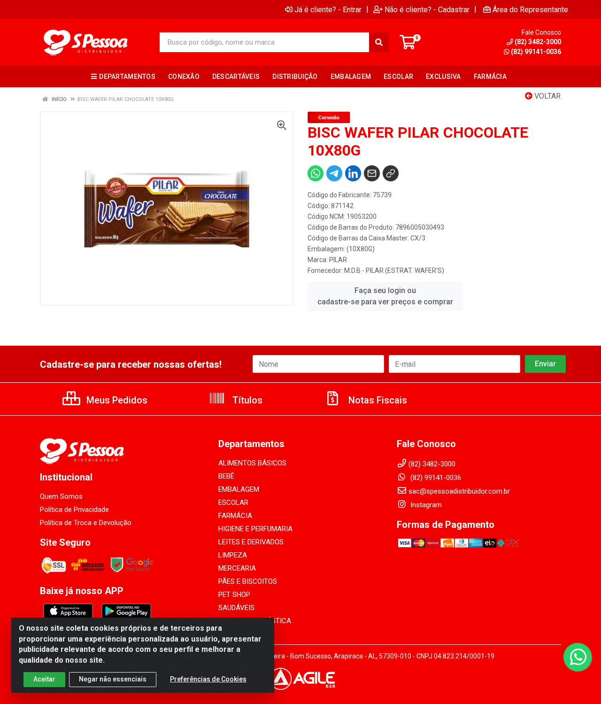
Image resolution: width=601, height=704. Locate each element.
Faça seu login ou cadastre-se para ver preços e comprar (385, 296)
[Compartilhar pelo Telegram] (334, 173)
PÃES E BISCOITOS (247, 581)
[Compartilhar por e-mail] (372, 173)
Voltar (546, 96)
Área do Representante (530, 9)
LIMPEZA (232, 555)
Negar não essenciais (112, 679)
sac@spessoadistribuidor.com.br (459, 491)
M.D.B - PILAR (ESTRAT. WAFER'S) (394, 270)
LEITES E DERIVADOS (251, 542)
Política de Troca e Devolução (85, 522)
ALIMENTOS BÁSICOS (252, 463)
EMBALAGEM (238, 489)
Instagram (425, 505)
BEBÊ (226, 476)
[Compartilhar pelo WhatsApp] (316, 173)
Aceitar (44, 679)
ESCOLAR (233, 502)
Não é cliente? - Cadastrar (427, 9)
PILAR (338, 259)
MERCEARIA (237, 568)
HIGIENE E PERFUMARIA (255, 529)
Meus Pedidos (115, 400)
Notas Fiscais (376, 400)
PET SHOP (234, 594)
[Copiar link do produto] (391, 173)
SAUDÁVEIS (236, 607)
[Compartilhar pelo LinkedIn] (353, 173)
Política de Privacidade (74, 509)
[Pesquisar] (379, 42)
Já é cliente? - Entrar (328, 9)
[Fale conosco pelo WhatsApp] (577, 657)
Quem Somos (61, 496)
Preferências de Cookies (208, 679)
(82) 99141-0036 (536, 51)
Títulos (246, 400)
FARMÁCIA (235, 515)
